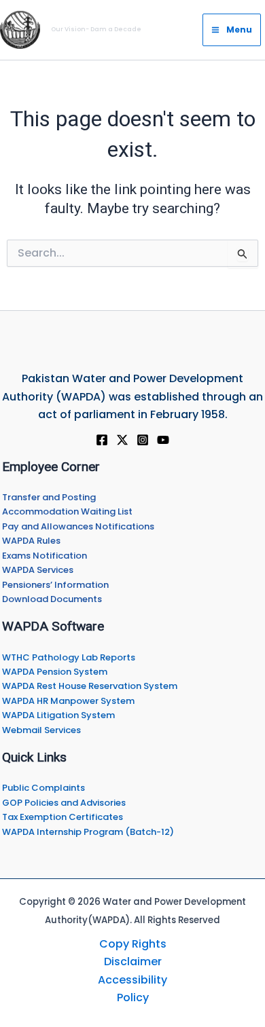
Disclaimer (133, 961)
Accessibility (132, 980)
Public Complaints (43, 787)
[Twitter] (122, 440)
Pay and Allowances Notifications (78, 526)
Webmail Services (41, 730)
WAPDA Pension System (54, 671)
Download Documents (52, 599)
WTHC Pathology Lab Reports (68, 657)
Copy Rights (132, 944)
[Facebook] (102, 440)
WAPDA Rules (31, 540)
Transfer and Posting (49, 497)
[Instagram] (143, 440)
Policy (133, 997)
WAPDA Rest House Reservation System (89, 685)
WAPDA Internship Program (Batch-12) (88, 831)
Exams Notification (44, 555)
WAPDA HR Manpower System (68, 700)
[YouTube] (163, 440)
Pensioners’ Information (55, 584)
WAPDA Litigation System (58, 715)
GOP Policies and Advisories (64, 802)
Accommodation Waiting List (67, 511)
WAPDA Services (37, 569)
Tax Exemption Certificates (62, 816)
